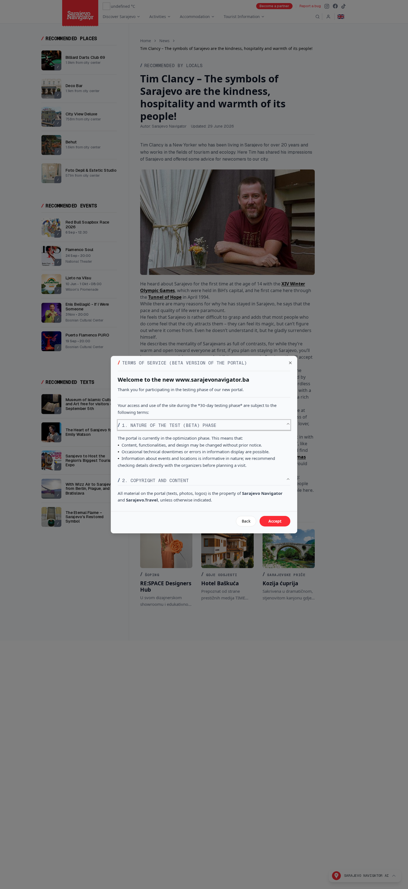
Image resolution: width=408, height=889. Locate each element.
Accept (274, 521)
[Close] (290, 363)
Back (246, 521)
